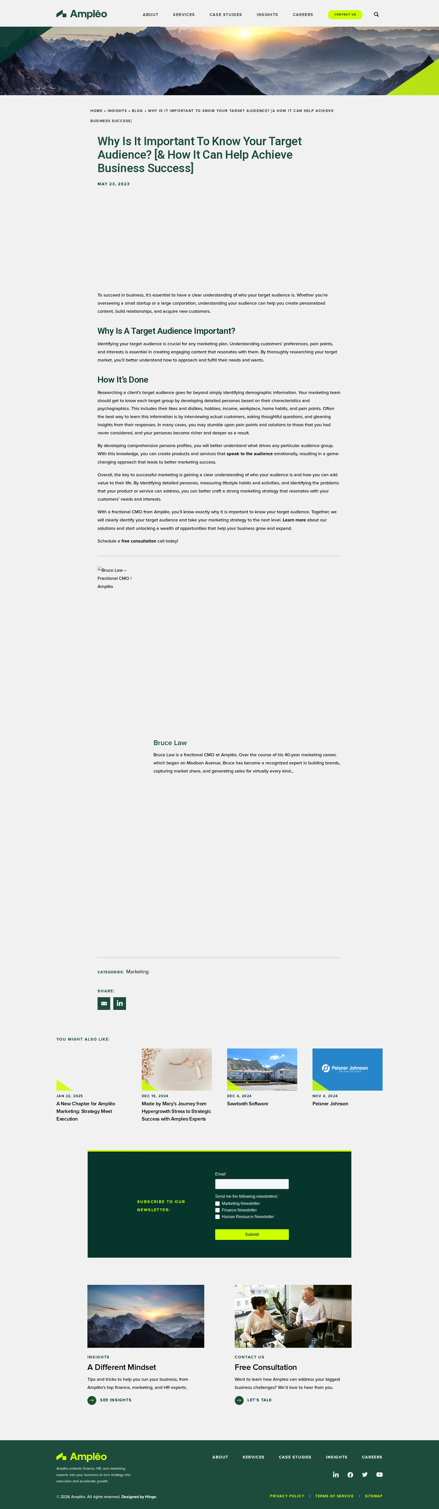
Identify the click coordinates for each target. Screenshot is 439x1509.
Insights (117, 111)
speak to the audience (250, 454)
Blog (137, 111)
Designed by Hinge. (139, 1497)
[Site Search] (376, 15)
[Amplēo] (81, 1457)
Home (96, 111)
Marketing (137, 971)
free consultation (138, 541)
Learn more (294, 520)
